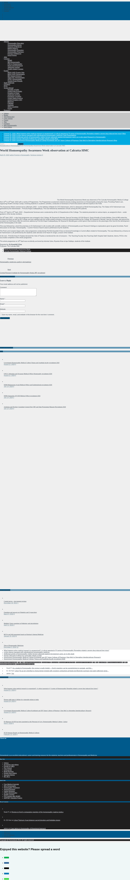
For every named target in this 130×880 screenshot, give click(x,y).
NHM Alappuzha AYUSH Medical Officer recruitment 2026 (22, 396)
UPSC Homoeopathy (15, 79)
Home (6, 2)
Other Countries (13, 107)
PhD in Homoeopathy (15, 64)
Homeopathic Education (16, 43)
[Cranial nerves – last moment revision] (7, 598)
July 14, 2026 (8, 386)
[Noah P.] (6, 809)
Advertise (7, 833)
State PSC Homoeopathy (16, 77)
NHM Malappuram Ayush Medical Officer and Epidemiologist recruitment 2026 (28, 385)
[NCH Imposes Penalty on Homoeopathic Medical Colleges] (7, 729)
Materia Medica (13, 48)
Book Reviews (9, 771)
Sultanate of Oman (14, 95)
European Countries (14, 96)
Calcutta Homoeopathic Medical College (17, 251)
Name (2, 299)
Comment (3, 287)
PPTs (5, 86)
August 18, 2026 (9, 701)
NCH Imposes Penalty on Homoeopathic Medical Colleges (21, 733)
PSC (123, 662)
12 (17, 647)
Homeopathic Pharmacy (16, 52)
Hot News (7, 4)
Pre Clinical (8, 768)
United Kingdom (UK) (15, 100)
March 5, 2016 (8, 614)
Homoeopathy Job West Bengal (67, 662)
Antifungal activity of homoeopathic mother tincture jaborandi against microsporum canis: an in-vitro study (39, 654)
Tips (5, 122)
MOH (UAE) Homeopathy (16, 74)
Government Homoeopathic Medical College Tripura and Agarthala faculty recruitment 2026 (31, 363)
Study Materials (9, 83)
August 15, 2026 (9, 712)
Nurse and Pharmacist (15, 65)
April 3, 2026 (8, 723)
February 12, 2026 (10, 734)
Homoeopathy (55, 662)
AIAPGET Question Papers (13, 798)
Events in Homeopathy (22, 155)
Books (6, 115)
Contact (6, 11)
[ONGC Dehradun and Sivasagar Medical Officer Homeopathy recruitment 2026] (7, 370)
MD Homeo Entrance (15, 76)
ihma (97, 662)
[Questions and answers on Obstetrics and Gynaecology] (7, 609)
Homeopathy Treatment (12, 787)
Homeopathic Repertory (16, 50)
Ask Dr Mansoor (9, 835)
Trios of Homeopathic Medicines (14, 645)
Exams (6, 71)
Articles (6, 41)
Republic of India (13, 89)
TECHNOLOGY (9, 117)
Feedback (7, 837)
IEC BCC (7, 776)
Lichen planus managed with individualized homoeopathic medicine (27, 652)
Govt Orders (8, 127)
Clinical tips (8, 770)
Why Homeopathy (10, 786)
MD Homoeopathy (14, 62)
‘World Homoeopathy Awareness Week (17, 249)
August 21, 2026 (9, 690)
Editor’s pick (4, 677)
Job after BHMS (103, 662)
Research (7, 110)
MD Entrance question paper (114, 662)
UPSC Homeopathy (10, 793)
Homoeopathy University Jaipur (84, 662)
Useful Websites (9, 791)
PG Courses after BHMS (12, 796)
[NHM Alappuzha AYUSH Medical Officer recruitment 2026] (7, 392)
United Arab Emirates (15, 91)
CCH (19, 662)
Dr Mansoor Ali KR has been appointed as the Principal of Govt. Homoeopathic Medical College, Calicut (35, 722)
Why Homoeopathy (10, 125)
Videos (6, 113)
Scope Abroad (8, 88)
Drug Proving (12, 55)
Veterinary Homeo (14, 67)
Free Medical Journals (11, 784)
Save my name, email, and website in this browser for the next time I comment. (28, 314)
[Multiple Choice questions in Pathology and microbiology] (7, 620)
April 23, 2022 (4, 155)
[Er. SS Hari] (6, 817)
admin (12, 155)
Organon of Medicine (15, 47)
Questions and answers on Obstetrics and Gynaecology (20, 612)
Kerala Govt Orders (10, 773)
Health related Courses (15, 69)
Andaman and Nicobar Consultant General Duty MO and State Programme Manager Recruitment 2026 (35, 407)
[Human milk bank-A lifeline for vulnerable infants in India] (7, 696)
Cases (6, 120)
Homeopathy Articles (15, 45)
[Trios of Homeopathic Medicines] (7, 642)
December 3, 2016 (10, 647)
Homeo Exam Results (15, 81)
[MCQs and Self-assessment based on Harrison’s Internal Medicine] (7, 631)
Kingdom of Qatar (13, 93)
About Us (7, 831)
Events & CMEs (9, 766)
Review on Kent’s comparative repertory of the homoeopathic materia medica (37, 812)
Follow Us (7, 9)
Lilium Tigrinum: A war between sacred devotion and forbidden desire (37, 820)
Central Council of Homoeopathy (32, 662)
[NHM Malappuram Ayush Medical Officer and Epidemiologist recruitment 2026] (7, 381)
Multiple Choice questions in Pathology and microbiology (21, 623)
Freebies (7, 124)
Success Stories (9, 775)
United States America (15, 98)
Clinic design (8, 118)
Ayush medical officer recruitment (8, 662)
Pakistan (11, 103)
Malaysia (11, 101)
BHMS (10, 60)
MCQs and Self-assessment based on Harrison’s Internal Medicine (23, 634)
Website (3, 309)
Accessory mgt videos (11, 764)
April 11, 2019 (8, 625)
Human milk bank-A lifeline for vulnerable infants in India (23, 655)
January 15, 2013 (10, 636)
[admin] (6, 825)
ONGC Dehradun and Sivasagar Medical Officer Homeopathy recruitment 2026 (28, 374)
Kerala (10, 108)
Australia (11, 105)
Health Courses (9, 794)
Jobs (5, 57)
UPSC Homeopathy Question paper (25, 664)
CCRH (22, 662)
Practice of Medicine (14, 53)
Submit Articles (9, 7)
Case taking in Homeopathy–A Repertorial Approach (28, 828)
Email (2, 304)
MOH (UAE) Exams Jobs (16, 72)
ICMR (93, 662)
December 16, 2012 (10, 603)
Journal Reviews (9, 789)
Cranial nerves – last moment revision (15, 601)
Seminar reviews (36, 155)
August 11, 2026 (9, 364)
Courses (7, 59)
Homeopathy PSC (46, 662)
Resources (7, 6)
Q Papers (7, 84)
